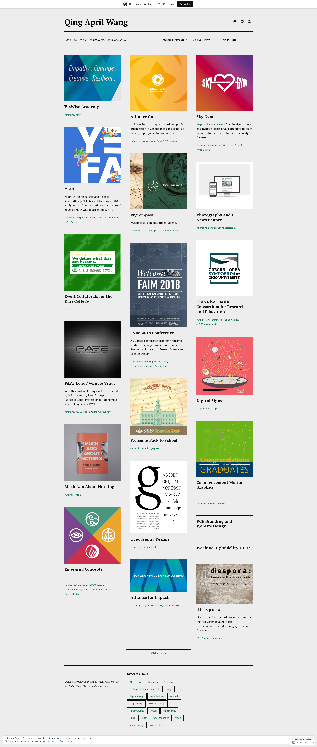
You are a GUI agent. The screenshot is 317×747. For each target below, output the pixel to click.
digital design (137, 696)
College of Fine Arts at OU (144, 689)
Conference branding (219, 319)
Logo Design (136, 703)
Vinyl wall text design (101, 589)
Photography (229, 227)
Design (168, 689)
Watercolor (156, 725)
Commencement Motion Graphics (220, 485)
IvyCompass (142, 215)
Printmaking (169, 710)
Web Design (172, 140)
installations (157, 696)
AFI (131, 682)
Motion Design (157, 703)
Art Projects (229, 39)
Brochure (202, 319)
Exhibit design (81, 584)
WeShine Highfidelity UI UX (223, 547)
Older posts (158, 653)
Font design (137, 547)
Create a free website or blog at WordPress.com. (89, 681)
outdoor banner (73, 589)
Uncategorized (161, 717)
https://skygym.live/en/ (210, 124)
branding (70, 114)
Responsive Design (86, 217)
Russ (132, 717)
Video (219, 638)
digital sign (211, 408)
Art (199, 638)
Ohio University (201, 39)
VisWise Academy (81, 106)
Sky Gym (204, 116)
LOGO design (149, 140)
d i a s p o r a (208, 609)
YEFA (69, 188)
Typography (152, 547)
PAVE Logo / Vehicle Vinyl (89, 383)
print (79, 114)
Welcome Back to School (153, 440)
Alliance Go (141, 116)
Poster (153, 710)
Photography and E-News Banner (216, 217)
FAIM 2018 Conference (152, 332)
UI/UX (161, 140)
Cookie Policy (66, 741)
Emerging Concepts (83, 569)
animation (202, 145)
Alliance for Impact (173, 39)
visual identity (113, 217)
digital (201, 227)
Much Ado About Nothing (89, 486)
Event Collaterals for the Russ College (88, 299)
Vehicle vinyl (105, 411)
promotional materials (143, 366)
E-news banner (213, 227)
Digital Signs (209, 400)
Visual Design (137, 725)
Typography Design (149, 539)
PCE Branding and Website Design (214, 524)
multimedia (208, 638)
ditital (157, 361)
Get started (185, 4)
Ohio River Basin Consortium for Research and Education (220, 306)
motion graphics (151, 448)
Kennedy (174, 696)
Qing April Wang (96, 22)
